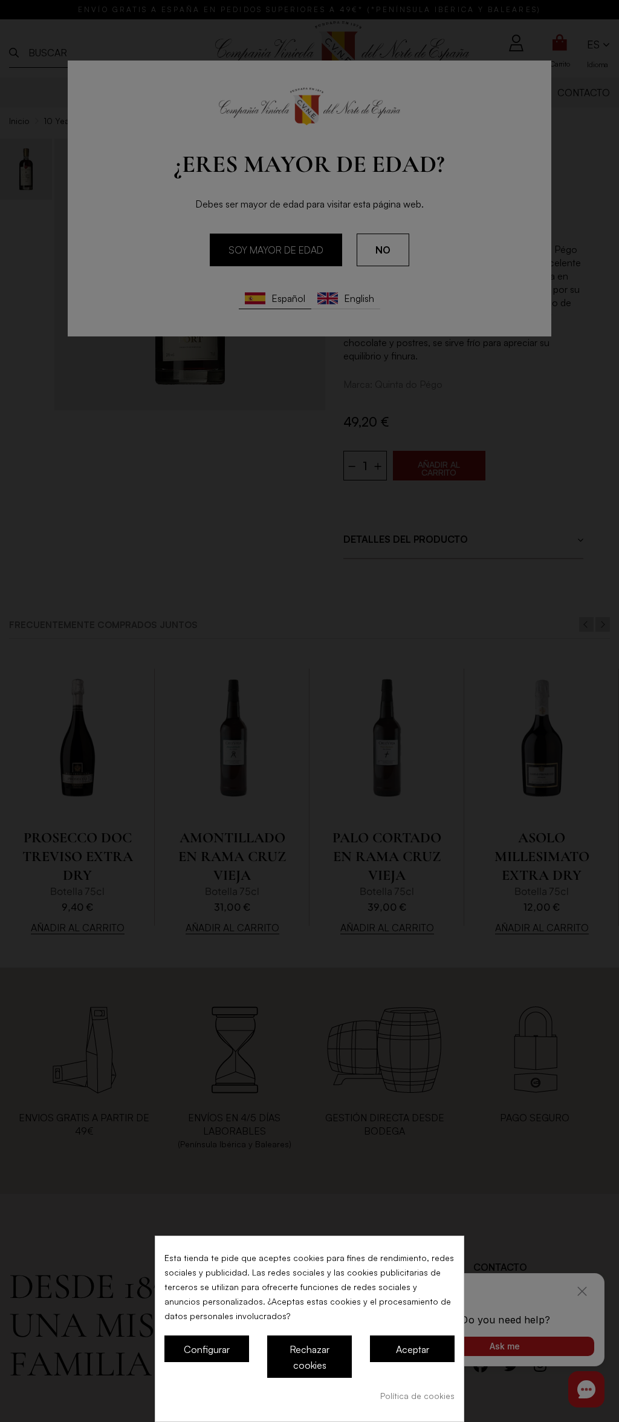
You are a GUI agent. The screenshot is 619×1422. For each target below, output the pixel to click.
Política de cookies (417, 1396)
